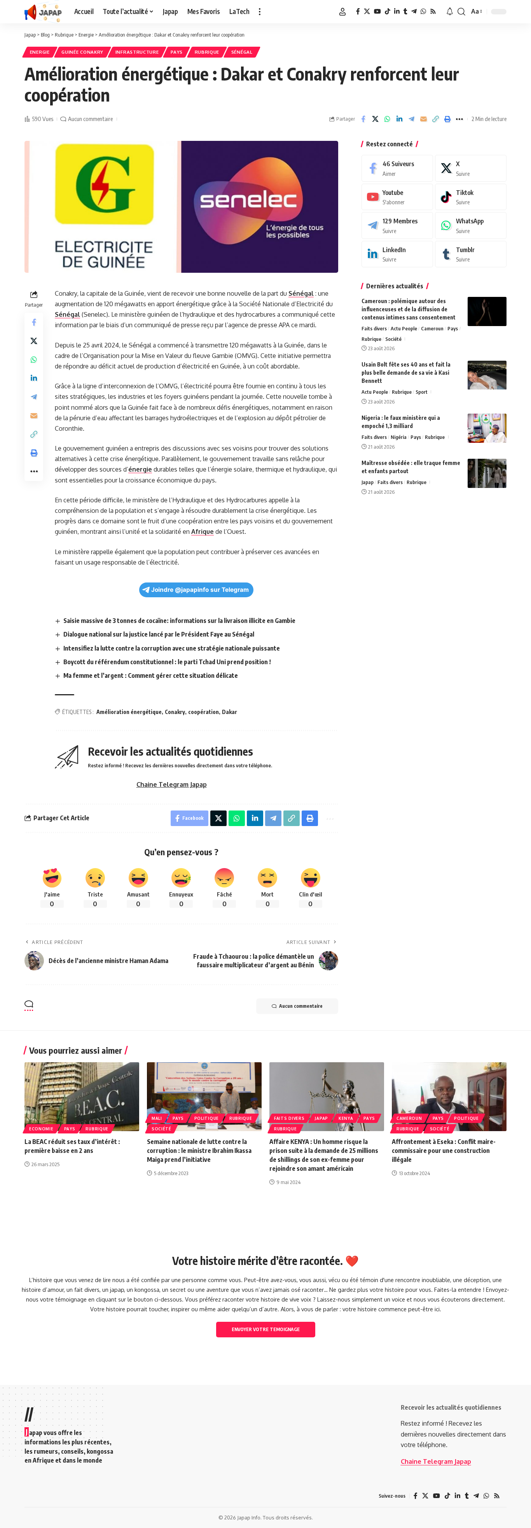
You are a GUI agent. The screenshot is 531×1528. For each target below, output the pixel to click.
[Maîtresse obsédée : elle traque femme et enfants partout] (487, 473)
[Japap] (43, 11)
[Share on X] (375, 119)
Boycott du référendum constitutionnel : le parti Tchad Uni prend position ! (167, 662)
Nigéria (399, 437)
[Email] (423, 119)
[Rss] (433, 11)
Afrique (202, 531)
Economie (41, 1128)
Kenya (346, 1118)
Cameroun (432, 328)
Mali (157, 1118)
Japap (368, 482)
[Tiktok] (471, 197)
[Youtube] (397, 197)
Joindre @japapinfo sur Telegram (200, 589)
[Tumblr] (405, 11)
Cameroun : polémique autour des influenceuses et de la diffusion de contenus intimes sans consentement (409, 309)
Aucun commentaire (90, 118)
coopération (203, 712)
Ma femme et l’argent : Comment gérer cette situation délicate (150, 675)
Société (393, 339)
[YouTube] (377, 11)
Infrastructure (137, 52)
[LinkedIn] (397, 11)
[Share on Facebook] (363, 119)
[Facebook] (358, 11)
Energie (40, 52)
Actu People (404, 328)
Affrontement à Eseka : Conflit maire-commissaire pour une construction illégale (444, 1150)
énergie (140, 469)
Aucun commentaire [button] (301, 1006)
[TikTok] (387, 11)
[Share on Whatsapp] (387, 119)
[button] (259, 11)
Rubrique (207, 52)
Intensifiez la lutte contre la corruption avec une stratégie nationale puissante (171, 648)
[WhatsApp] (423, 11)
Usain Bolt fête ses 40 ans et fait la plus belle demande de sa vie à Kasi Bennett (406, 372)
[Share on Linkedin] (399, 119)
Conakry (175, 712)
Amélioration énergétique (129, 712)
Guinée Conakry (82, 52)
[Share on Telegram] (411, 119)
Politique (206, 1118)
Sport (422, 392)
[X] (367, 11)
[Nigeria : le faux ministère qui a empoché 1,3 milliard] (487, 428)
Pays (177, 52)
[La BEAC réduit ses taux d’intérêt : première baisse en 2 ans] (81, 1096)
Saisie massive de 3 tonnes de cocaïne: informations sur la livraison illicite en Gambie (179, 621)
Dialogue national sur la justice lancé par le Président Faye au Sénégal (158, 634)
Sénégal (242, 52)
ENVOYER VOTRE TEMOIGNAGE (266, 1329)
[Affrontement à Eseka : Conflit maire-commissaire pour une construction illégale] (449, 1096)
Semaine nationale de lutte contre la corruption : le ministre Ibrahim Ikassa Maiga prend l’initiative (199, 1150)
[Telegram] (414, 11)
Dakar (229, 712)
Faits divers (374, 328)
